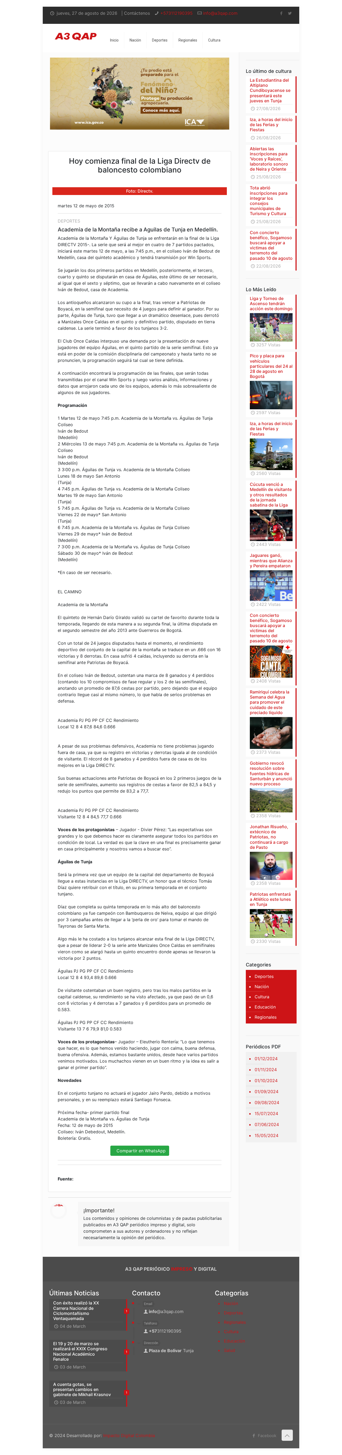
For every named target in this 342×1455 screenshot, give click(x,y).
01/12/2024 (266, 1058)
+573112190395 (176, 13)
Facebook (266, 1435)
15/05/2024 (266, 1135)
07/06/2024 (267, 1124)
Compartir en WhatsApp (140, 1150)
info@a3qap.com (220, 13)
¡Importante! (99, 1210)
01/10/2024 (266, 1080)
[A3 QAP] (76, 32)
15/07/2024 (266, 1113)
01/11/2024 (266, 1069)
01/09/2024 (266, 1091)
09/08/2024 (267, 1102)
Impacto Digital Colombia (129, 1435)
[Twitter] (290, 13)
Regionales (266, 1017)
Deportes (264, 976)
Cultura (262, 996)
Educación (265, 1007)
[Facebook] (281, 13)
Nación (262, 986)
